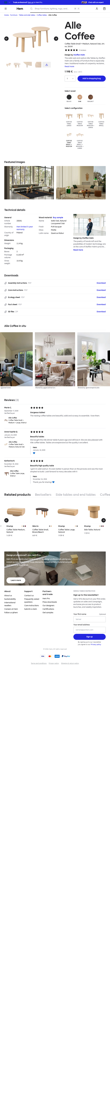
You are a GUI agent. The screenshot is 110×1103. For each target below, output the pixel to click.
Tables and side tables (27, 15)
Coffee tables (42, 15)
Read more (69, 66)
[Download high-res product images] (46, 65)
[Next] (56, 38)
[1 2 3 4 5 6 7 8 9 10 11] (70, 79)
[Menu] (5, 8)
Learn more (16, 580)
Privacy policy (96, 644)
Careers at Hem (11, 609)
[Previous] (6, 38)
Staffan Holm (79, 55)
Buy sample (58, 217)
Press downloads (50, 602)
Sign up (30, 2)
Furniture (13, 15)
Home (6, 15)
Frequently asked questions (31, 600)
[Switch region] (7, 2)
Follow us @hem (11, 612)
